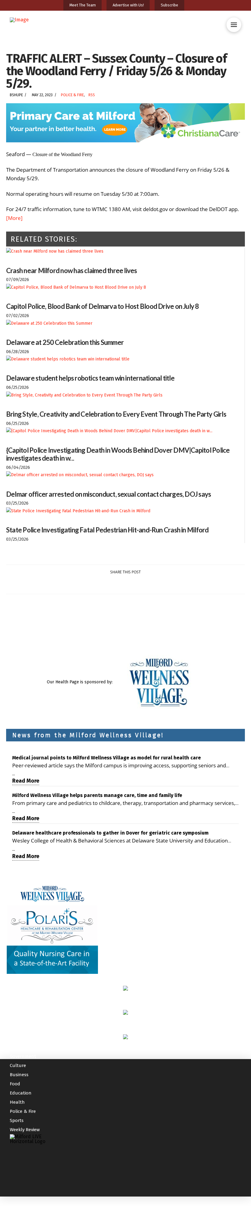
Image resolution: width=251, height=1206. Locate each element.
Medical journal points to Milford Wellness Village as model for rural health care (106, 758)
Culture (18, 1065)
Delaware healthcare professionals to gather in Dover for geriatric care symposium (110, 833)
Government (23, 1056)
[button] (234, 24)
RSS (91, 95)
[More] (14, 217)
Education (21, 1093)
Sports (17, 1120)
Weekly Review (25, 1129)
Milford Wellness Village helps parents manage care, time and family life (97, 795)
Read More (25, 780)
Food (15, 1084)
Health (17, 1102)
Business (19, 1074)
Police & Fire (72, 95)
